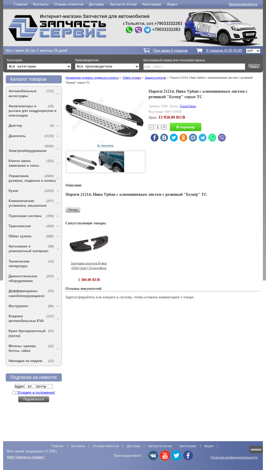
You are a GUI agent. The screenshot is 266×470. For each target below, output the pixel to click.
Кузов (31, 191)
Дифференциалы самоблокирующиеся (31, 293)
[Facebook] (188, 459)
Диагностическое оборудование (31, 278)
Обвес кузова (31, 236)
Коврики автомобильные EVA (31, 318)
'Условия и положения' (36, 392)
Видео (172, 4)
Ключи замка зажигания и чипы (31, 163)
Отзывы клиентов (68, 4)
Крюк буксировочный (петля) (31, 333)
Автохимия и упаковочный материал (31, 248)
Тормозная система (31, 216)
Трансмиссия (31, 226)
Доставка (96, 4)
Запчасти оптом (123, 4)
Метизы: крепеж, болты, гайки (31, 348)
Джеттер (31, 125)
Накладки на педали (31, 361)
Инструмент (31, 306)
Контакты (41, 4)
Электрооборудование (31, 148)
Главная (21, 4)
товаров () (224, 50)
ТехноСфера (188, 106)
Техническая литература (31, 263)
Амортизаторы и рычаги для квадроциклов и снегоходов (32, 110)
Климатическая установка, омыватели (31, 203)
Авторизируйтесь (243, 4)
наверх (256, 449)
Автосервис (152, 4)
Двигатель (31, 136)
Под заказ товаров (170, 50)
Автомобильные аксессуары (31, 93)
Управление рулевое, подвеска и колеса (32, 178)
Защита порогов (155, 77)
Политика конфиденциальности (234, 457)
